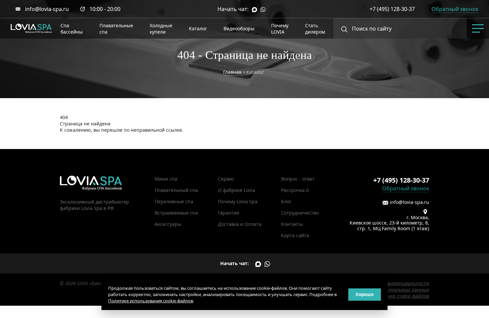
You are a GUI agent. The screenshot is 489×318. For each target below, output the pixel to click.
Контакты (292, 224)
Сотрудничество (300, 213)
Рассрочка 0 (295, 190)
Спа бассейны (72, 28)
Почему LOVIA (279, 28)
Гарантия (228, 213)
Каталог (198, 28)
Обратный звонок (405, 188)
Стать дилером (315, 28)
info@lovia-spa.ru (47, 9)
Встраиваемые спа (176, 213)
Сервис (226, 179)
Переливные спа (174, 201)
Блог (286, 201)
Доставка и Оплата (239, 224)
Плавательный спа (176, 190)
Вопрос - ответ (298, 179)
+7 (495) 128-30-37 (392, 9)
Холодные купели (161, 28)
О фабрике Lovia (236, 190)
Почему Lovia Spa (237, 201)
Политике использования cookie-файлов (150, 301)
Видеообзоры (239, 28)
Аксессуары (168, 224)
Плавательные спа (116, 28)
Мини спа (166, 179)
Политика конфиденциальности (392, 283)
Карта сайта (295, 235)
